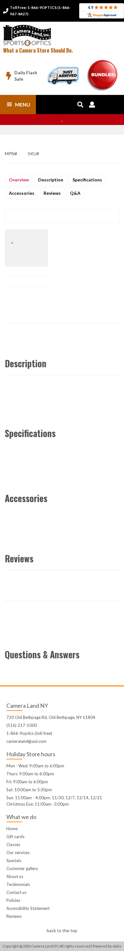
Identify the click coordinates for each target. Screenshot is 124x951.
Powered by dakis (107, 946)
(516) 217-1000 (21, 725)
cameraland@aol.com (26, 741)
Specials (13, 860)
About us (14, 876)
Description (50, 179)
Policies (13, 900)
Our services (18, 852)
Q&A (75, 193)
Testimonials (18, 884)
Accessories (21, 193)
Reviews (52, 193)
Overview (19, 179)
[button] (18, 104)
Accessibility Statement (28, 908)
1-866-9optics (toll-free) (29, 733)
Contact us (16, 892)
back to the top (62, 930)
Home (11, 828)
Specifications (87, 179)
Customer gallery (22, 868)
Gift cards (15, 836)
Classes (13, 844)
